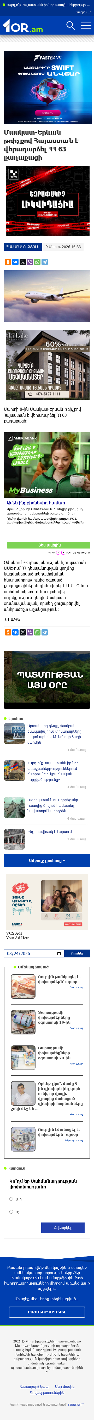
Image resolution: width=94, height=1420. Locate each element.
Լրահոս (15, 718)
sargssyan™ (76, 1404)
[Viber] (30, 262)
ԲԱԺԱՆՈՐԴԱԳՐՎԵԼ (47, 1312)
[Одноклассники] (8, 262)
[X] (23, 262)
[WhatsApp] (37, 262)
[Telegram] (45, 262)
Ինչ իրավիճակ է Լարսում (27, 5)
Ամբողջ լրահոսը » (47, 860)
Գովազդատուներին (47, 1392)
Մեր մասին (64, 1386)
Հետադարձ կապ (34, 1386)
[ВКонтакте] (15, 262)
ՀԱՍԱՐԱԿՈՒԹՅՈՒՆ (23, 246)
